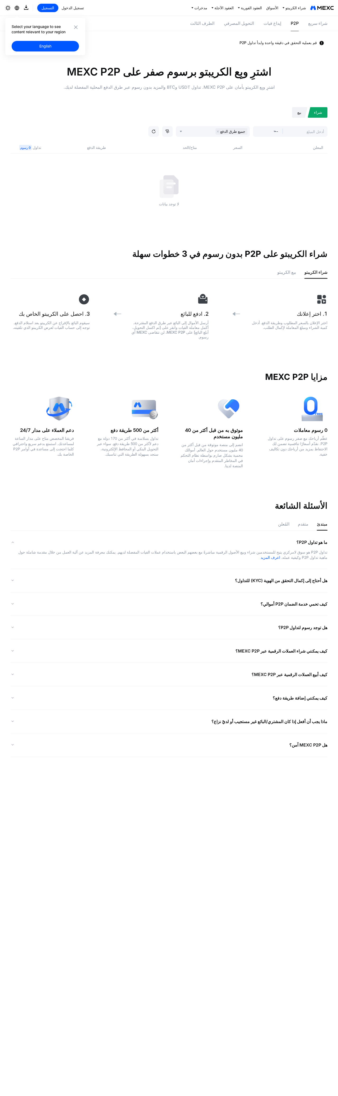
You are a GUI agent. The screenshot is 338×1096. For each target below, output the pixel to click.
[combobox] (212, 132)
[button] (167, 131)
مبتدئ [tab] (322, 524)
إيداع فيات (272, 23)
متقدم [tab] (303, 524)
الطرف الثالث (202, 23)
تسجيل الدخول (73, 8)
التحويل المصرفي (239, 23)
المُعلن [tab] (283, 524)
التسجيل (47, 8)
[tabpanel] (169, 316)
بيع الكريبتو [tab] (286, 272)
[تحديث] (153, 131)
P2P (295, 23)
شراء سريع (317, 23)
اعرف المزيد (270, 557)
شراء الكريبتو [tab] (315, 272)
